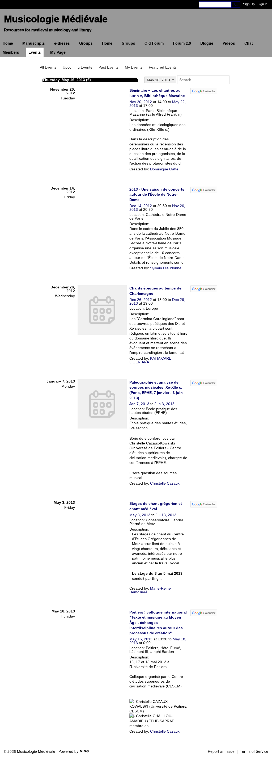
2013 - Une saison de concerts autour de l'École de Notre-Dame (156, 194)
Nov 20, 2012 (140, 102)
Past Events (108, 67)
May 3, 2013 (139, 515)
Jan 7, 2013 (139, 404)
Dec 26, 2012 (140, 299)
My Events (133, 67)
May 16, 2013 (140, 639)
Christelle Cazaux (165, 483)
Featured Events (163, 67)
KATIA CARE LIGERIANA (150, 360)
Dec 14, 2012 (140, 206)
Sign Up (249, 4)
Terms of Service (254, 751)
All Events (48, 67)
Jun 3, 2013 (165, 404)
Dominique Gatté (164, 169)
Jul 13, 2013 (166, 515)
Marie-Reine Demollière (150, 590)
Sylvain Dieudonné (165, 268)
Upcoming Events (77, 67)
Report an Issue (221, 751)
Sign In (262, 4)
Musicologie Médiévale (56, 19)
